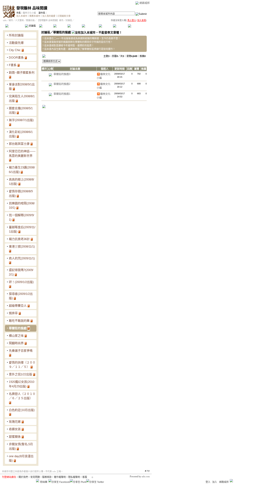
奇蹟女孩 (15, 429)
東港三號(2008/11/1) (22, 246)
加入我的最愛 (48, 16)
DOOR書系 (16, 57)
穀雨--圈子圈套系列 (21, 72)
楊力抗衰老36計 (19, 239)
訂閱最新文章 (64, 16)
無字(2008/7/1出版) (21, 120)
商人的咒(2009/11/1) (22, 258)
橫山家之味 (16, 335)
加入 (214, 482)
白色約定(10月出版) (22, 410)
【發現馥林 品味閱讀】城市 (50, 20)
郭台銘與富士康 (19, 143)
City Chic (15, 50)
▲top (147, 470)
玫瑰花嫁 (15, 421)
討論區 (32, 25)
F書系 (13, 65)
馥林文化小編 (29, 13)
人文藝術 (19, 20)
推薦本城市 (34, 16)
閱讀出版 (30, 20)
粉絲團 (43, 482)
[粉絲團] (37, 480)
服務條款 (47, 477)
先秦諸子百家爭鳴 (20, 350)
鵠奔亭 (13, 313)
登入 (208, 482)
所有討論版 (16, 35)
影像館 (74, 25)
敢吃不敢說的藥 (19, 320)
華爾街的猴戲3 (62, 74)
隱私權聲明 (74, 477)
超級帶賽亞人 (18, 305)
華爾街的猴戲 (18, 328)
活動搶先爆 (16, 42)
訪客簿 (120, 25)
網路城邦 (144, 2)
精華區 (46, 25)
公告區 (106, 25)
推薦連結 (90, 25)
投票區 (60, 25)
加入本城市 (21, 16)
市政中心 (137, 25)
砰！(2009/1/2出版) (21, 282)
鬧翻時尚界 (16, 343)
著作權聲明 (60, 477)
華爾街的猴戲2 (62, 83)
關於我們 (23, 477)
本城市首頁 (14, 25)
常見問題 (35, 477)
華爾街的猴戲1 (62, 93)
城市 (11, 20)
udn (4, 20)
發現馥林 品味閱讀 (31, 8)
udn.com (146, 476)
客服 (84, 477)
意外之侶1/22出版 (20, 374)
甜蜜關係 (15, 436)
